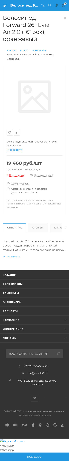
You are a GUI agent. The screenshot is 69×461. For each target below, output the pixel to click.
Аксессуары (12, 302)
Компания (11, 320)
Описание (14, 227)
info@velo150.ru (37, 373)
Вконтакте (34, 398)
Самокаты (11, 293)
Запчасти (10, 311)
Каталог (9, 274)
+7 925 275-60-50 (35, 366)
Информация (13, 329)
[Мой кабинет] (56, 5)
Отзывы (38, 227)
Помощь (9, 338)
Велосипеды (13, 283)
